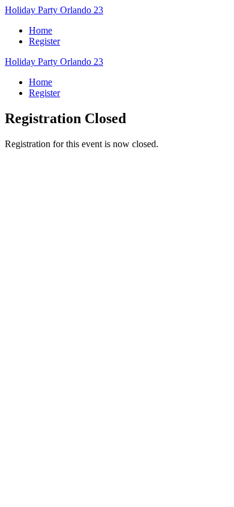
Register (44, 41)
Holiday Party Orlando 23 (54, 10)
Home (40, 30)
